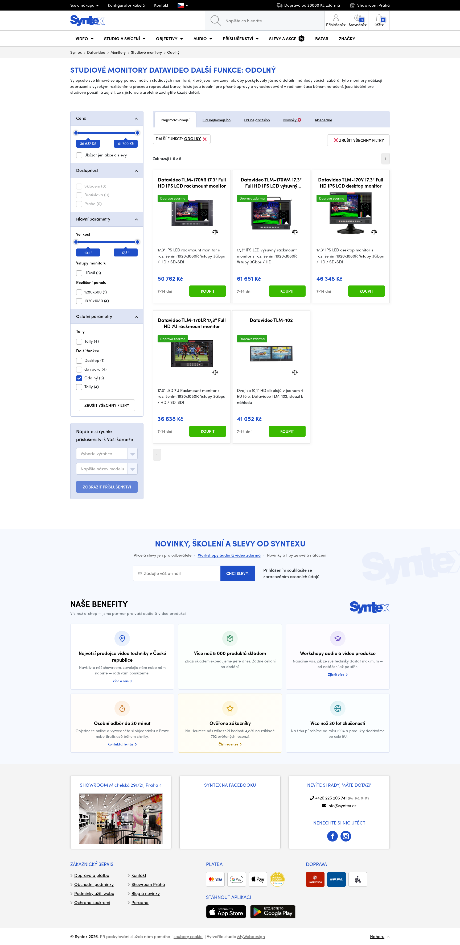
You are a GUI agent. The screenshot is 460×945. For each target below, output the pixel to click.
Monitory (118, 52)
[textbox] (96, 453)
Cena (81, 118)
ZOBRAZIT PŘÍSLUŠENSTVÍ (107, 487)
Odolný (192, 139)
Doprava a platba (91, 875)
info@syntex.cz (341, 805)
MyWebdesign (251, 936)
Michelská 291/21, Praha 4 (135, 785)
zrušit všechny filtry (106, 405)
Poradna (140, 902)
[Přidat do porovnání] (215, 232)
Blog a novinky (146, 893)
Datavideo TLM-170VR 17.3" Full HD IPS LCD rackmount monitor (192, 182)
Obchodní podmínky (94, 884)
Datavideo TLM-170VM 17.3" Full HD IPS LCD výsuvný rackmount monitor (271, 182)
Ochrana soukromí (92, 902)
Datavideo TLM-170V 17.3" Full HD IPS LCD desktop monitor (350, 182)
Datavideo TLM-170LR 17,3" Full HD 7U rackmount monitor (192, 323)
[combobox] (107, 453)
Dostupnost (87, 170)
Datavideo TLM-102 (271, 320)
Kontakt (161, 5)
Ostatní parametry (94, 316)
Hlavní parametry (93, 219)
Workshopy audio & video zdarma (229, 555)
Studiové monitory (146, 52)
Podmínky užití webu (94, 893)
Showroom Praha (148, 884)
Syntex (76, 52)
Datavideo (96, 52)
